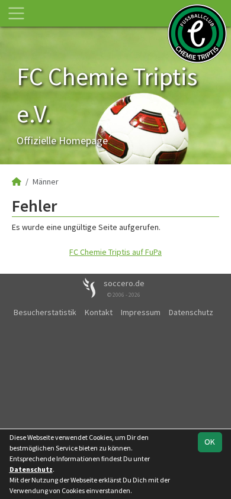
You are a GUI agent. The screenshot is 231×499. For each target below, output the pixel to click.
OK (209, 441)
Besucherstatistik (45, 312)
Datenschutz (191, 312)
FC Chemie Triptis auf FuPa (115, 252)
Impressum (141, 312)
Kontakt (99, 312)
